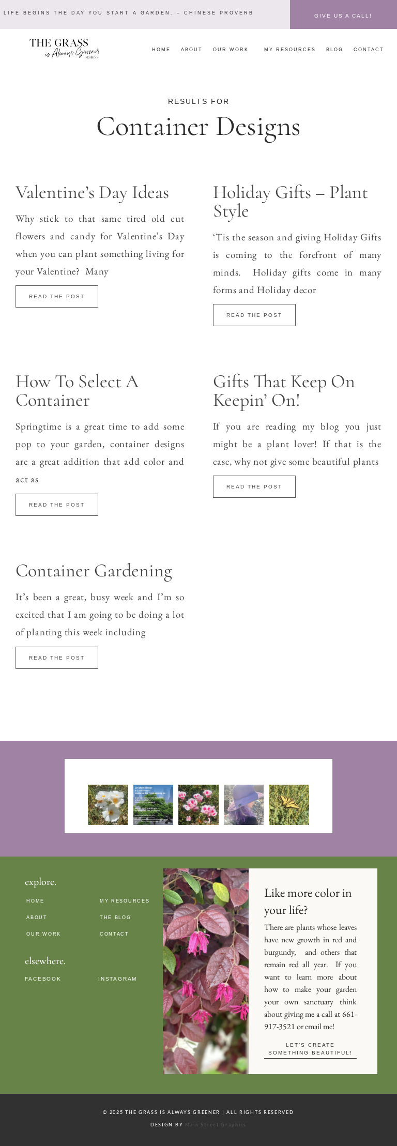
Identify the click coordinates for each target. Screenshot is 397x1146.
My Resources (290, 49)
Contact (369, 49)
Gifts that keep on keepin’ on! (284, 390)
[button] (127, 13)
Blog (334, 49)
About (192, 49)
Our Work (231, 49)
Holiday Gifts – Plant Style (290, 201)
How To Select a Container (77, 390)
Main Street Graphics (216, 1124)
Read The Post (57, 296)
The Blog (115, 917)
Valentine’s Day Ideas (92, 192)
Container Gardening (94, 570)
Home (161, 49)
